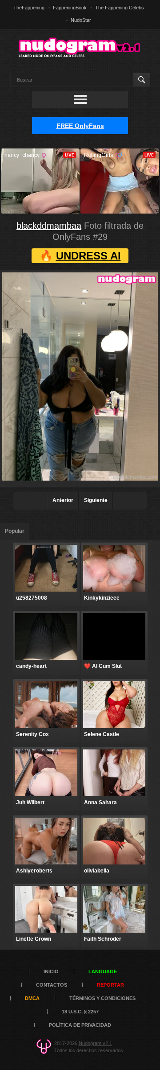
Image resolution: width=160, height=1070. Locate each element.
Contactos (51, 985)
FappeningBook (70, 7)
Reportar (110, 985)
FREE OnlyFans (80, 126)
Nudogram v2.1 (95, 1043)
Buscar (141, 79)
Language (102, 971)
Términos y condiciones (102, 998)
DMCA (32, 998)
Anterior (62, 500)
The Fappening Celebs (119, 7)
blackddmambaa (48, 225)
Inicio (51, 971)
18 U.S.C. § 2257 (80, 1011)
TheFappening (28, 7)
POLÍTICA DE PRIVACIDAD (80, 1025)
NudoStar (81, 20)
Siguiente (96, 500)
